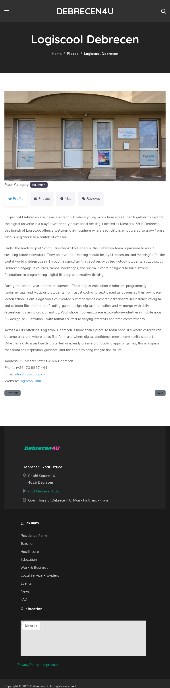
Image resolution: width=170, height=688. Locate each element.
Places (73, 53)
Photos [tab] (44, 198)
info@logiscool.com (30, 374)
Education (38, 185)
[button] (163, 11)
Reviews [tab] (93, 198)
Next (160, 393)
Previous (12, 393)
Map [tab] (68, 198)
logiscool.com (30, 381)
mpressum (51, 664)
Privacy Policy (28, 664)
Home (57, 53)
